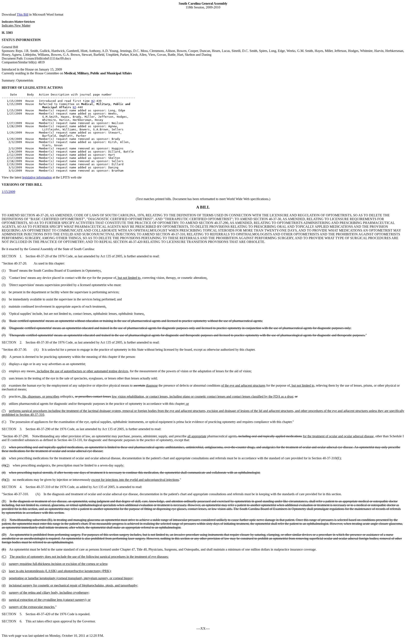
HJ (93, 100)
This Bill (22, 14)
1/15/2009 (8, 192)
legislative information (37, 177)
